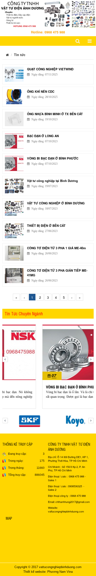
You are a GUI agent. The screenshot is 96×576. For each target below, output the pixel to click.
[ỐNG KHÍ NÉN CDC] (14, 96)
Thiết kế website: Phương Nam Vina (48, 571)
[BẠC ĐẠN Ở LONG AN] (14, 141)
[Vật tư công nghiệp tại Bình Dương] (14, 185)
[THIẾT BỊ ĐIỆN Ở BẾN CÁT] (14, 230)
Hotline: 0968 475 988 (48, 32)
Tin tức (19, 54)
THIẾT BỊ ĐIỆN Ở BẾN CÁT (46, 225)
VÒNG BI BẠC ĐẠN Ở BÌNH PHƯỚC (52, 158)
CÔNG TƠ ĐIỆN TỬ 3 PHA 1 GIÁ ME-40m (56, 248)
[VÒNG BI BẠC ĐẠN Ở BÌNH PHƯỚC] (14, 163)
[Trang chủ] (7, 54)
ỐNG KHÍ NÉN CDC (40, 91)
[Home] (48, 13)
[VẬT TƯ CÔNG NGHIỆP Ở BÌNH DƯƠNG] (14, 208)
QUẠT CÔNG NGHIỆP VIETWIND (50, 69)
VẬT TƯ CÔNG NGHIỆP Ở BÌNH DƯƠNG (56, 203)
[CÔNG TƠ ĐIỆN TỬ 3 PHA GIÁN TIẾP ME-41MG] (14, 275)
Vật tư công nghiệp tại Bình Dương (52, 180)
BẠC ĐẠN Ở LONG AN (43, 136)
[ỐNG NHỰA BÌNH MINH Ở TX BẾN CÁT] (14, 119)
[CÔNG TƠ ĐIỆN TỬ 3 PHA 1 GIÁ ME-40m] (14, 253)
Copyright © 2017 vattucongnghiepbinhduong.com (48, 567)
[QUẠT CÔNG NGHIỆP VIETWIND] (14, 74)
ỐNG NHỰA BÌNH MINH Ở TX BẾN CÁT (55, 114)
